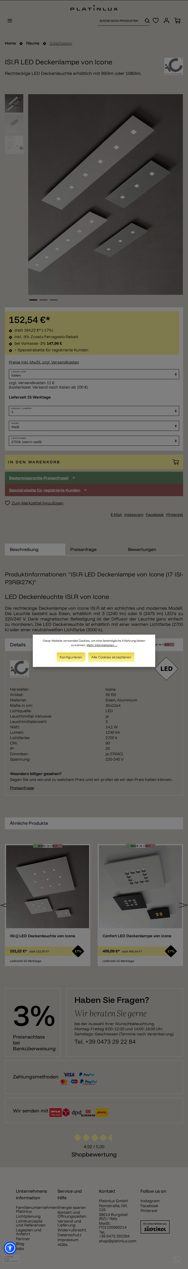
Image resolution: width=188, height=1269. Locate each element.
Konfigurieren (71, 657)
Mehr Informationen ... (102, 645)
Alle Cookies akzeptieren (111, 657)
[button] (10, 1248)
